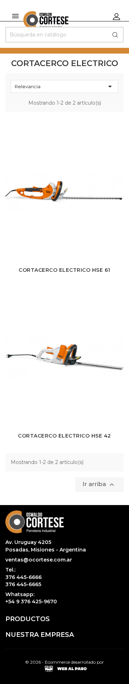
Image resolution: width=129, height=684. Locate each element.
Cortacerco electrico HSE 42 (64, 436)
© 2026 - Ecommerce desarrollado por (64, 662)
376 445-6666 (23, 577)
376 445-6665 (23, 584)
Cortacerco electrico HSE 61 (64, 270)
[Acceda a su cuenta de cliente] (116, 16)
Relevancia (64, 86)
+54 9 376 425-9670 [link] (31, 601)
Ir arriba (99, 484)
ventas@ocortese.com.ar (38, 559)
